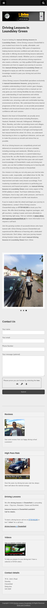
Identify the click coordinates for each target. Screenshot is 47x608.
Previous (6, 280)
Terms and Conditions (23, 605)
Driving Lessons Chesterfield (22, 603)
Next (41, 280)
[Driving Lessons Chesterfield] (23, 13)
